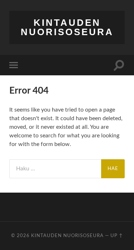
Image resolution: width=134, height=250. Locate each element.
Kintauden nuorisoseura (67, 27)
